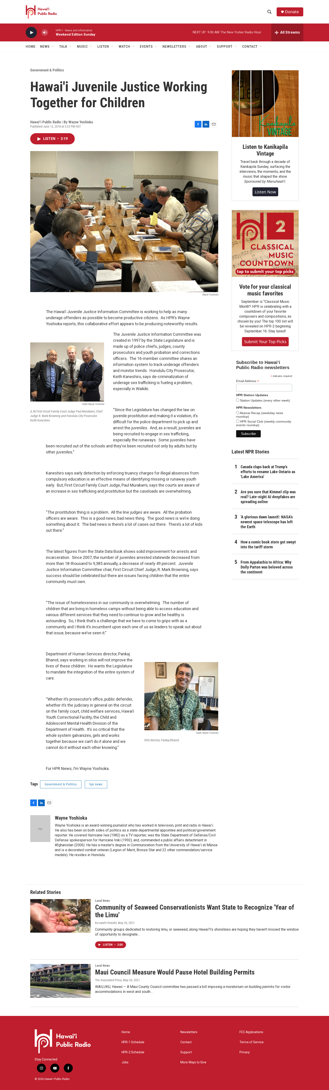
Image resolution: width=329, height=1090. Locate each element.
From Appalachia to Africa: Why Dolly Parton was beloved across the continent (267, 567)
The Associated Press (108, 980)
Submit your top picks (265, 341)
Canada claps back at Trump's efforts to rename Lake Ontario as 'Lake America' (268, 471)
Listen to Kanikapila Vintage (265, 150)
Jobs (125, 1062)
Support (186, 1052)
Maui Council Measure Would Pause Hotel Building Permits (175, 972)
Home (31, 46)
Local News (102, 900)
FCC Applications (251, 1032)
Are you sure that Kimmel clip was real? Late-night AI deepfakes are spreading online (268, 496)
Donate (292, 11)
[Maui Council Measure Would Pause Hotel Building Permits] (60, 981)
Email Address (247, 381)
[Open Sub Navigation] (53, 46)
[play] (31, 32)
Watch (124, 46)
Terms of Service (251, 1042)
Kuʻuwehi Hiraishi (106, 923)
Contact (186, 1042)
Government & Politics (47, 70)
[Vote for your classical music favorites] (265, 243)
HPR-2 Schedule (133, 1052)
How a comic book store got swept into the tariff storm (268, 544)
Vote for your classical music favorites (265, 290)
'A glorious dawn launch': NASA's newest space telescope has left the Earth (267, 522)
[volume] (45, 33)
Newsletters (188, 1032)
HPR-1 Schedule (133, 1042)
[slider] (52, 32)
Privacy (244, 1052)
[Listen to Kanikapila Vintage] (265, 103)
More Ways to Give (193, 1062)
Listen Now (265, 191)
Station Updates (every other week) (264, 400)
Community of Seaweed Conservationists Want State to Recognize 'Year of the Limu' (194, 911)
